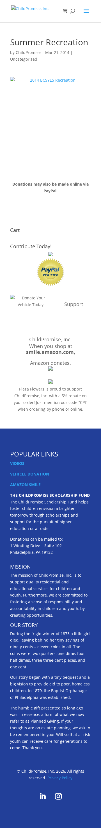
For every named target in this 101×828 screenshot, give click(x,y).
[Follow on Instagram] (58, 796)
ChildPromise (28, 52)
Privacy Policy (59, 777)
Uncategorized (23, 59)
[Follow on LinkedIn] (42, 796)
